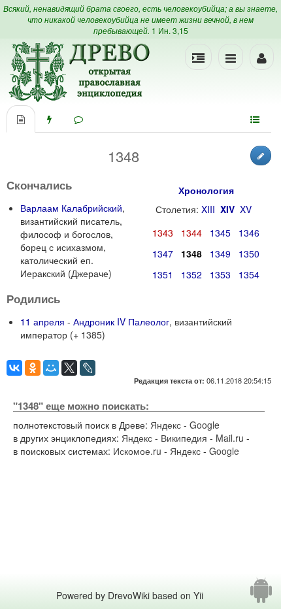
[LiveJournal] (87, 368)
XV (246, 209)
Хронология (206, 190)
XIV (227, 209)
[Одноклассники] (33, 368)
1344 (191, 232)
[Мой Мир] (51, 368)
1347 (162, 253)
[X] (69, 368)
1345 (220, 232)
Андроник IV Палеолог (121, 321)
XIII (208, 209)
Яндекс (165, 424)
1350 (249, 253)
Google (205, 424)
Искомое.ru (137, 450)
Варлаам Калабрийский (71, 207)
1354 (249, 274)
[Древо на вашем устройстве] (261, 595)
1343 (162, 232)
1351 (162, 274)
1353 (220, 274)
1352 (191, 274)
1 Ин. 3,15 (170, 30)
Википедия (184, 437)
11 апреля (42, 321)
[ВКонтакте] (14, 368)
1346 (249, 232)
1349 (220, 253)
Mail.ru (230, 437)
